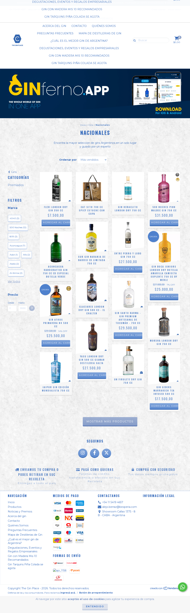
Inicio (83, 125)
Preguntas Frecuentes (55, 33)
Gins (90, 125)
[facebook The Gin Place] (94, 453)
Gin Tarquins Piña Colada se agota (71, 16)
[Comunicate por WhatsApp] (182, 587)
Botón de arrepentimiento (96, 592)
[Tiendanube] (166, 589)
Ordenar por (68, 159)
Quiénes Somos (104, 26)
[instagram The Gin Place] (82, 453)
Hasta (21, 302)
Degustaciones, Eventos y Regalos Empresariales (79, 48)
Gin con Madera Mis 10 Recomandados (72, 9)
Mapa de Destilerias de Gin (100, 33)
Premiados (16, 185)
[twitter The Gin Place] (106, 453)
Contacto (79, 26)
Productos (14, 507)
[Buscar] (133, 40)
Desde (11, 302)
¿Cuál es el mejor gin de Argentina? (79, 40)
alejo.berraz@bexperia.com (119, 507)
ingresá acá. (68, 592)
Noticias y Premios (20, 511)
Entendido (95, 606)
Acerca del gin (54, 26)
